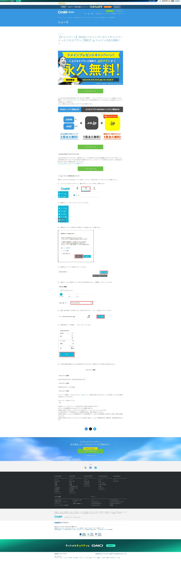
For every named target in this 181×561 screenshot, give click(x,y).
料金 (85, 13)
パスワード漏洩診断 (80, 528)
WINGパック (76, 100)
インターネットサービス (58, 557)
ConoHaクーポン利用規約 (83, 512)
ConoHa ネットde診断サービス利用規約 (96, 512)
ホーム (59, 17)
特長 (89, 13)
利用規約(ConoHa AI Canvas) (110, 512)
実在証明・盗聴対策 (57, 529)
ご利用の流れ (99, 13)
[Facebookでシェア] (90, 468)
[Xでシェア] (85, 468)
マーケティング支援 (88, 557)
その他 (119, 557)
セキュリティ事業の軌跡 (108, 529)
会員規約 (56, 512)
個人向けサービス (113, 557)
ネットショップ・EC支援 (68, 557)
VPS (101, 3)
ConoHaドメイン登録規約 (63, 512)
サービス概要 (118, 513)
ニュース (65, 17)
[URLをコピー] (95, 468)
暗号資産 (107, 557)
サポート (121, 3)
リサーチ (94, 557)
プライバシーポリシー (100, 513)
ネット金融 (103, 557)
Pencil (116, 3)
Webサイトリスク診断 (88, 528)
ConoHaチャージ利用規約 (73, 512)
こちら (105, 180)
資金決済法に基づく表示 (75, 513)
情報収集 (98, 557)
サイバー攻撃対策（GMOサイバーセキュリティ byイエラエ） (72, 529)
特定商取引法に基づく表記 (65, 513)
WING (98, 3)
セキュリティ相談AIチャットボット (98, 528)
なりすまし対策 (100, 529)
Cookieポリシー (108, 513)
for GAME (106, 3)
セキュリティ (81, 557)
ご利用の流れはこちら (91, 455)
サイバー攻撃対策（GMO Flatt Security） (90, 529)
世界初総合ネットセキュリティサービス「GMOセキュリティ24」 (64, 528)
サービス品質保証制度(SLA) (85, 513)
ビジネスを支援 (75, 557)
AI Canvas (111, 3)
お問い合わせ (93, 513)
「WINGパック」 (84, 395)
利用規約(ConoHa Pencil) (120, 512)
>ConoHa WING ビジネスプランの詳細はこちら (70, 163)
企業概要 (113, 513)
